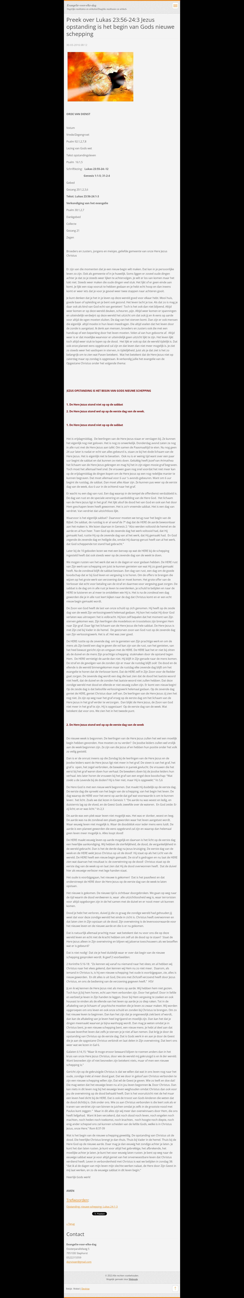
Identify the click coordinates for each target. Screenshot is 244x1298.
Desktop (85, 1289)
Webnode (133, 1279)
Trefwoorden (77, 1200)
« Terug (70, 1224)
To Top (175, 1288)
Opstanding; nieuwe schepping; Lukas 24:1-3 (92, 1206)
